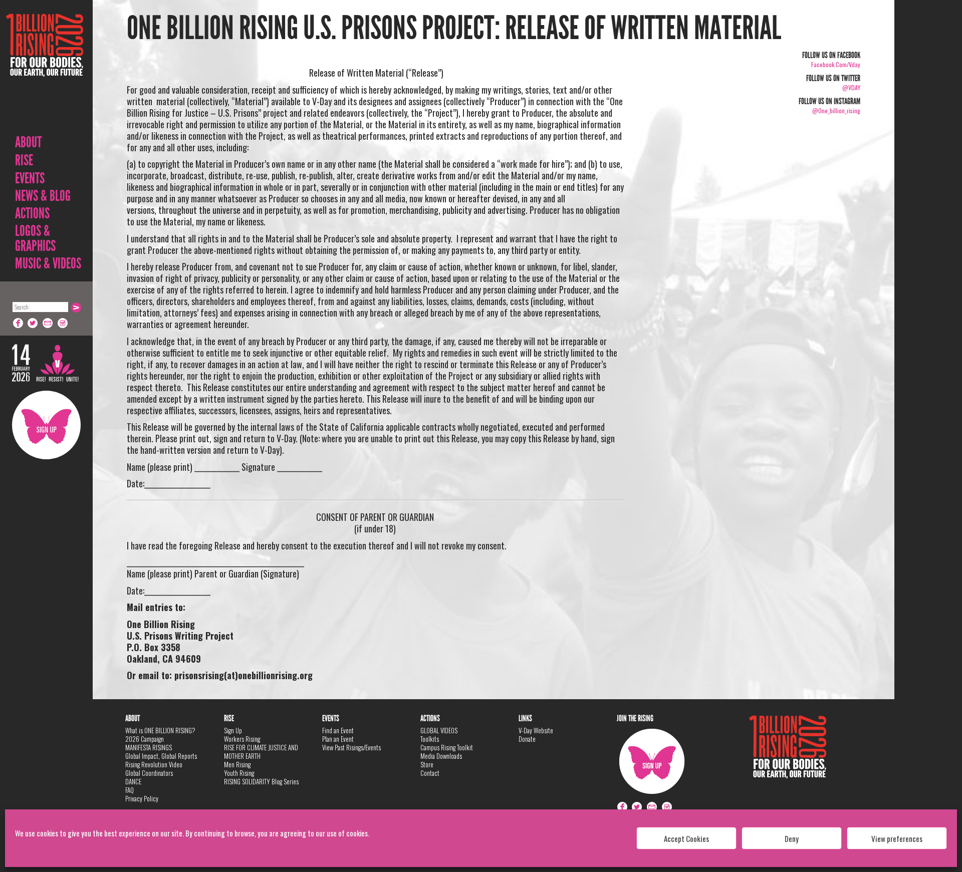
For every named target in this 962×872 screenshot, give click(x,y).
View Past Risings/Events (351, 747)
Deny (792, 838)
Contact (429, 773)
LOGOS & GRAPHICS (35, 238)
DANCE (133, 781)
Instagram (63, 323)
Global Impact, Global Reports (161, 756)
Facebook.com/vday (835, 64)
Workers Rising (242, 739)
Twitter (33, 323)
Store (426, 764)
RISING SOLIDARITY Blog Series (261, 781)
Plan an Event (338, 739)
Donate (527, 739)
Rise (24, 160)
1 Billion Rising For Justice (44, 70)
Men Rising (237, 764)
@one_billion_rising (836, 110)
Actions (32, 213)
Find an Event (338, 730)
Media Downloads (441, 756)
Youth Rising (239, 773)
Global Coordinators (149, 773)
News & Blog (43, 196)
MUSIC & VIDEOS (48, 263)
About (28, 142)
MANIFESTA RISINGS (148, 747)
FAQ (129, 790)
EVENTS (30, 178)
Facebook (18, 323)
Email (48, 323)
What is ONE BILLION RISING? (160, 730)
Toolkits (429, 739)
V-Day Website (536, 730)
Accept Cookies (686, 838)
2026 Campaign (144, 739)
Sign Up (46, 425)
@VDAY (851, 87)
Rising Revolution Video (153, 764)
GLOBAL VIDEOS (438, 730)
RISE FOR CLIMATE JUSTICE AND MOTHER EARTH (261, 751)
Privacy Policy (141, 798)
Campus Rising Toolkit (446, 747)
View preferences (896, 838)
